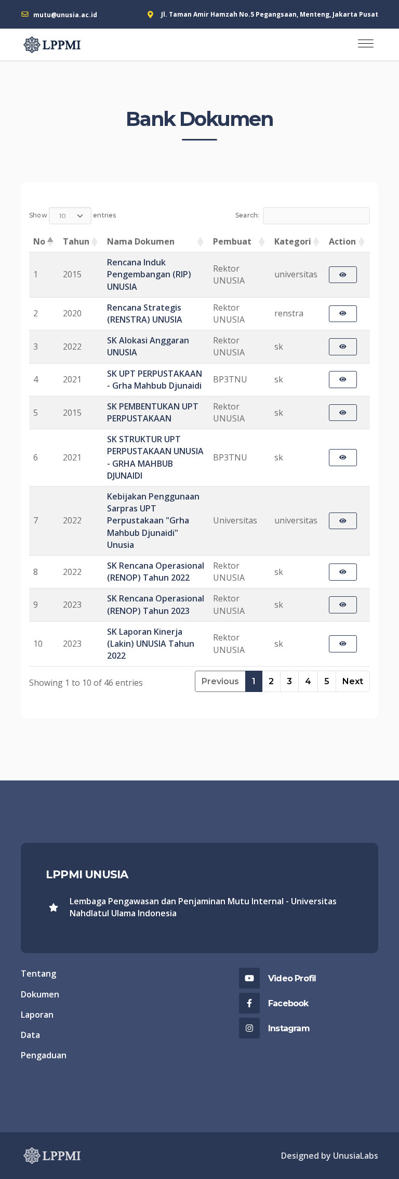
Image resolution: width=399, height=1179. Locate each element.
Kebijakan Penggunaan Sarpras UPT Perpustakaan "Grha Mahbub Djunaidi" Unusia (153, 520)
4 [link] (308, 681)
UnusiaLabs (355, 1155)
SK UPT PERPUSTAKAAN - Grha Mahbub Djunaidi (154, 379)
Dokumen (40, 994)
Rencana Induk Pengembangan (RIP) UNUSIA (149, 274)
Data (30, 1035)
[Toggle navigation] (365, 44)
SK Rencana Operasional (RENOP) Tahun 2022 (155, 571)
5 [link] (326, 681)
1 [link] (254, 681)
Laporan (37, 1014)
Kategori (292, 241)
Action (342, 241)
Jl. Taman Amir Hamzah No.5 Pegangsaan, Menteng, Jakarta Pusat (269, 14)
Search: (247, 216)
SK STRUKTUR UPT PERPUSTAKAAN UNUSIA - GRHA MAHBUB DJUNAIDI (155, 457)
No (39, 241)
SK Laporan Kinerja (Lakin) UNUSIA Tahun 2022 (150, 643)
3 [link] (289, 681)
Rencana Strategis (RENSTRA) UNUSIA (144, 313)
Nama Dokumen (141, 241)
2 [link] (271, 681)
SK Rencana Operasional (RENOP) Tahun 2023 (155, 604)
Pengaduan (43, 1055)
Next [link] (352, 681)
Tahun (76, 241)
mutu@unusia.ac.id (65, 14)
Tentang (38, 973)
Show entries (72, 216)
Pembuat (232, 241)
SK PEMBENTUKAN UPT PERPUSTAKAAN (152, 412)
